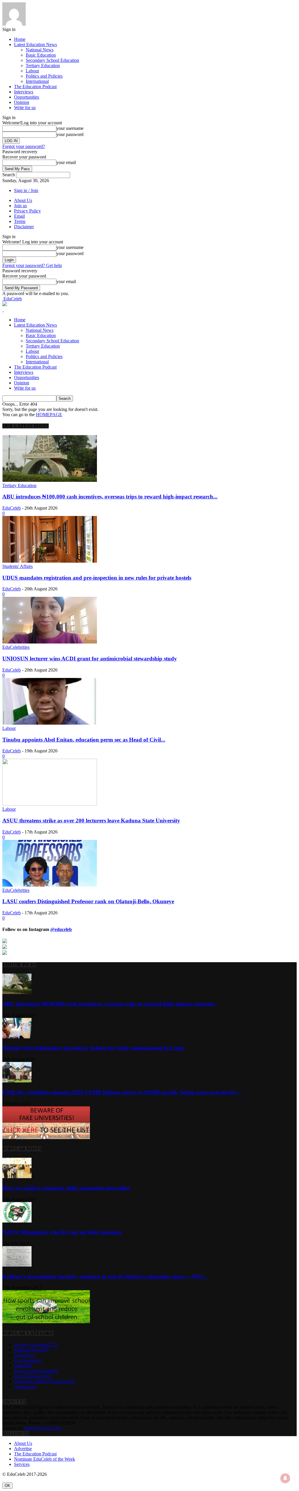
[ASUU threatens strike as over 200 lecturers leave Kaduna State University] (49, 803)
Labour (32, 70)
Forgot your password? (23, 146)
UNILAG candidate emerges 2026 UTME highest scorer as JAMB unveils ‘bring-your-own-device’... (121, 1092)
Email (19, 216)
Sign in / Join (26, 190)
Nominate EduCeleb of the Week (44, 1459)
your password (70, 134)
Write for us (25, 107)
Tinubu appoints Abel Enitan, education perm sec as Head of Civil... (83, 740)
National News (39, 49)
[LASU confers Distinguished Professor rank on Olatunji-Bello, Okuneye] (49, 885)
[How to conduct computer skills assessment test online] (17, 1176)
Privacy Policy (27, 210)
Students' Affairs (17, 566)
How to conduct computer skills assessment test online (66, 1188)
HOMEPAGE (49, 414)
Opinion (21, 102)
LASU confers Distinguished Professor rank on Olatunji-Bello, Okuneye (88, 901)
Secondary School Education (52, 60)
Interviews (23, 91)
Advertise (23, 1448)
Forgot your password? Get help (32, 265)
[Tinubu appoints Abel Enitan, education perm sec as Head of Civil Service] (49, 723)
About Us (23, 200)
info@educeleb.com (42, 1428)
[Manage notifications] (285, 1478)
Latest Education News (35, 44)
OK (7, 1485)
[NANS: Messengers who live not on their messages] (17, 1220)
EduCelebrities (15, 647)
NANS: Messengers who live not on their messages (61, 1232)
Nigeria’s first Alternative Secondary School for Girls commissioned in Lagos (93, 1048)
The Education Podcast (35, 86)
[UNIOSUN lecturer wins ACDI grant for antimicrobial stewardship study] (49, 641)
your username (70, 128)
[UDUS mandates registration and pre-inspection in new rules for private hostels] (49, 561)
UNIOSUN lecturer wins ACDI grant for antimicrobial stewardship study (89, 658)
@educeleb (61, 929)
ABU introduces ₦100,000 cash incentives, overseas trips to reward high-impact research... (110, 496)
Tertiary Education (43, 65)
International (37, 81)
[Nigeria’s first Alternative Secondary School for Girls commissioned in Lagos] (17, 1036)
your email (66, 162)
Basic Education (41, 55)
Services (21, 1464)
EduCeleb (11, 507)
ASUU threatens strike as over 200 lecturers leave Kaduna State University (91, 820)
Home (19, 39)
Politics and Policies (44, 76)
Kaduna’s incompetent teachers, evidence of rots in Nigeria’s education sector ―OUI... (104, 1276)
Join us (20, 205)
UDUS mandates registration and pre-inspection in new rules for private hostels (96, 578)
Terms (19, 221)
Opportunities (26, 97)
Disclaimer (24, 226)
